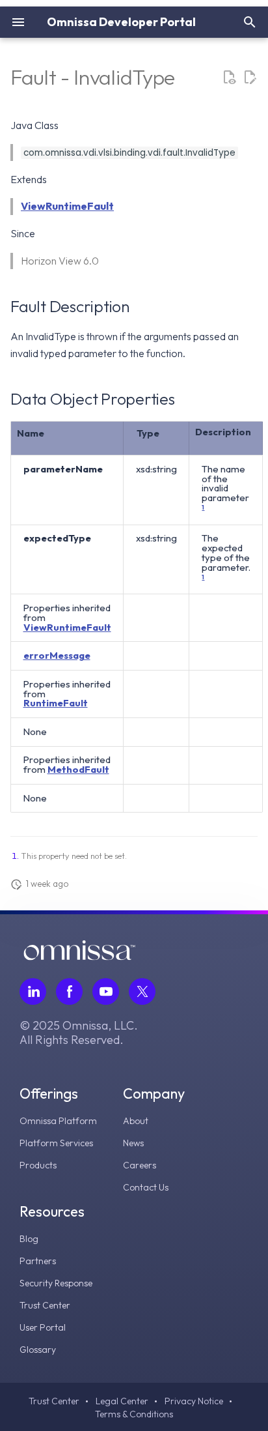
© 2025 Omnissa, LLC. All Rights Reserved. (79, 1033)
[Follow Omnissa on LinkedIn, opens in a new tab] (33, 991)
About (135, 1121)
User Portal (43, 1327)
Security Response (56, 1283)
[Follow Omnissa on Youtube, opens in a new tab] (105, 991)
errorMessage (56, 655)
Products (38, 1165)
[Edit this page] (250, 77)
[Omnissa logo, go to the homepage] (79, 956)
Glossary (38, 1349)
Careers (139, 1165)
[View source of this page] (229, 77)
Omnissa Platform (58, 1121)
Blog (29, 1239)
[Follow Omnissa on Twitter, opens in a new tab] (142, 991)
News (133, 1143)
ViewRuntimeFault (67, 205)
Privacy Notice (194, 1401)
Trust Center (45, 1305)
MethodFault (78, 769)
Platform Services (56, 1143)
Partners (38, 1261)
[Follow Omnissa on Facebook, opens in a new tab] (69, 991)
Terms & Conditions (134, 1414)
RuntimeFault (55, 703)
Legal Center (122, 1401)
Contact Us (145, 1187)
